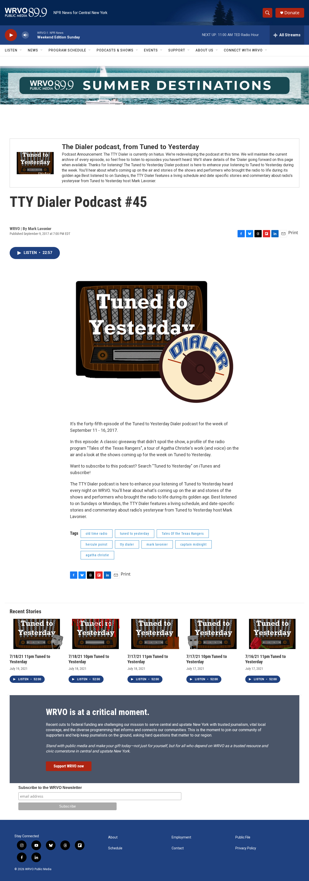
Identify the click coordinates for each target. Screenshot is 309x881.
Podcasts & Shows (115, 50)
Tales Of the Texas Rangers (183, 533)
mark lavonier (157, 544)
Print (293, 232)
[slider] (33, 34)
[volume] (25, 35)
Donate (291, 12)
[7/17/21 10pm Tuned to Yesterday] (213, 634)
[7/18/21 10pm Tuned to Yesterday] (96, 634)
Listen (11, 50)
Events (151, 50)
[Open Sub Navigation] (21, 50)
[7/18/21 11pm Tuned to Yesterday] (37, 634)
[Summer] (154, 85)
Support (176, 50)
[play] (11, 35)
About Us (204, 50)
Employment (181, 837)
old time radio (96, 533)
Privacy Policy (245, 848)
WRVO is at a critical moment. (97, 712)
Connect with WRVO (243, 50)
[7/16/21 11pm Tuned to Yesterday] (272, 634)
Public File (242, 837)
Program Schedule (67, 50)
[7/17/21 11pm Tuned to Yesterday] (154, 634)
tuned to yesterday (134, 533)
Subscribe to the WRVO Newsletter (50, 788)
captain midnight (193, 544)
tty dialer (127, 544)
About (113, 837)
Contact (178, 848)
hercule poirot (96, 544)
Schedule (115, 848)
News (33, 50)
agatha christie (97, 555)
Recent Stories (25, 611)
